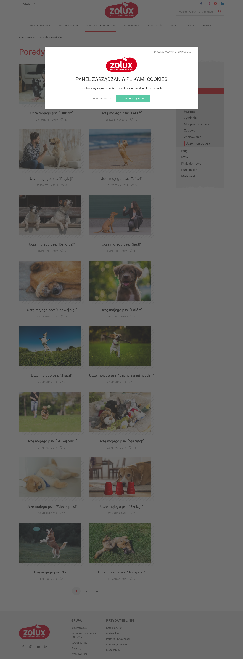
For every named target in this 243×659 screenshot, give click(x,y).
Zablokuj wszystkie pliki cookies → (174, 51)
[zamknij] (121, 329)
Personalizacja (102, 98)
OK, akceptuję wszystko (134, 98)
